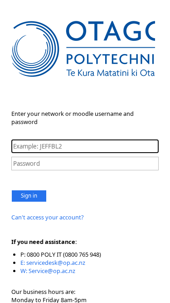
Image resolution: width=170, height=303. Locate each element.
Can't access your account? (47, 217)
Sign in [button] (29, 195)
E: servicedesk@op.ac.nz (52, 262)
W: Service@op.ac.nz (47, 271)
